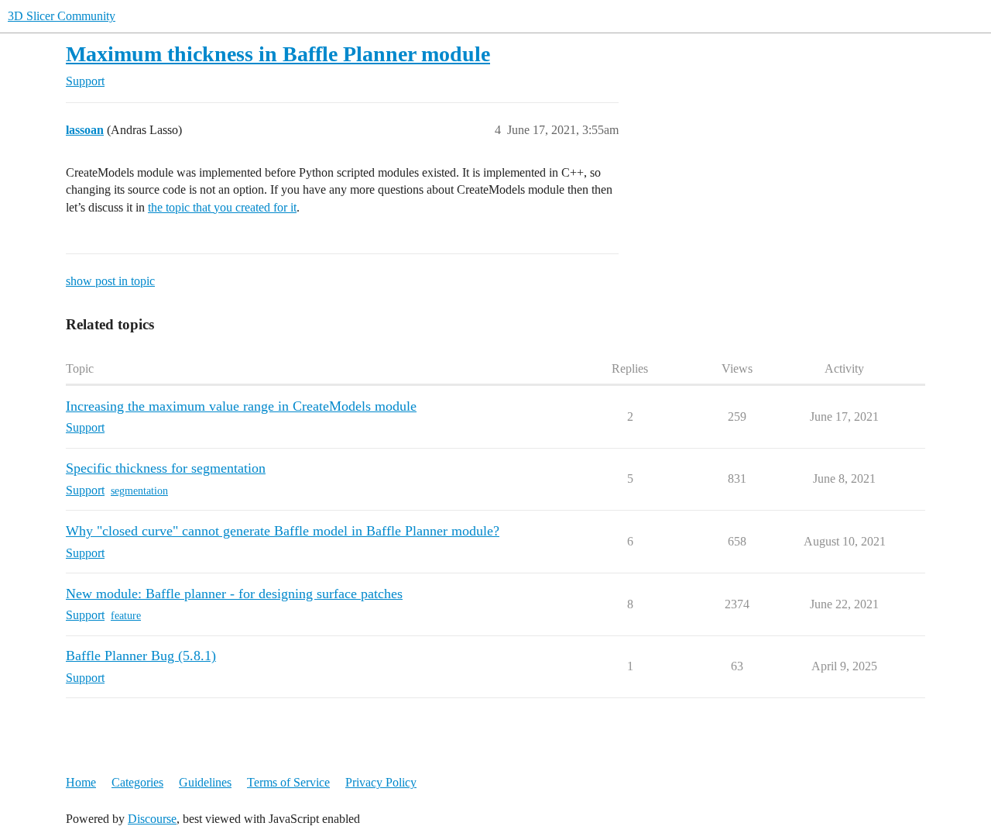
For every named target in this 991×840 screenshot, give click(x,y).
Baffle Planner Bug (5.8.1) (141, 655)
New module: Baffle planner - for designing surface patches (234, 593)
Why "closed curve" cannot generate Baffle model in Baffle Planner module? (282, 531)
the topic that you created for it (222, 207)
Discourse (152, 818)
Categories (137, 782)
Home (81, 782)
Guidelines (205, 782)
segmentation (139, 491)
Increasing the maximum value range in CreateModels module (241, 406)
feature (126, 615)
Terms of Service (288, 782)
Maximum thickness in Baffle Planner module (278, 54)
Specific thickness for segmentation (166, 468)
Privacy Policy (381, 782)
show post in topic (110, 280)
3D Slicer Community (61, 15)
